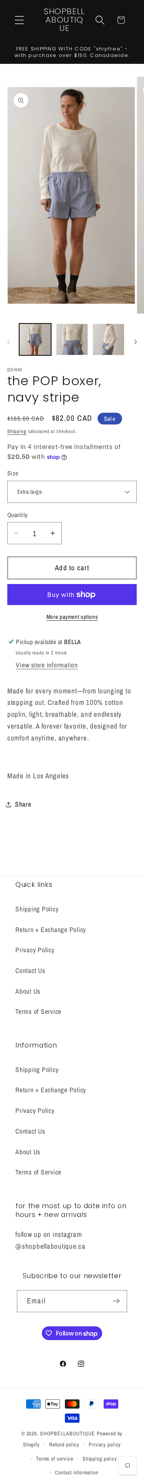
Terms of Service (38, 1011)
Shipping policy (100, 1458)
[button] (19, 20)
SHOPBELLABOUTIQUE (67, 1433)
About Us (27, 991)
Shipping (16, 431)
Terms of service (54, 1458)
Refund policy (64, 1444)
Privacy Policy (35, 949)
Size (12, 473)
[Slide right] (135, 341)
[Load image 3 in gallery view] (108, 339)
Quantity (17, 515)
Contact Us (30, 970)
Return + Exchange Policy (50, 929)
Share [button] (23, 804)
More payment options (72, 617)
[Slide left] (8, 341)
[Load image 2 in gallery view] (72, 339)
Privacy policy (105, 1444)
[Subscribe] (116, 1301)
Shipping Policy (36, 908)
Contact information (76, 1472)
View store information (47, 664)
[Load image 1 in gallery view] (35, 339)
